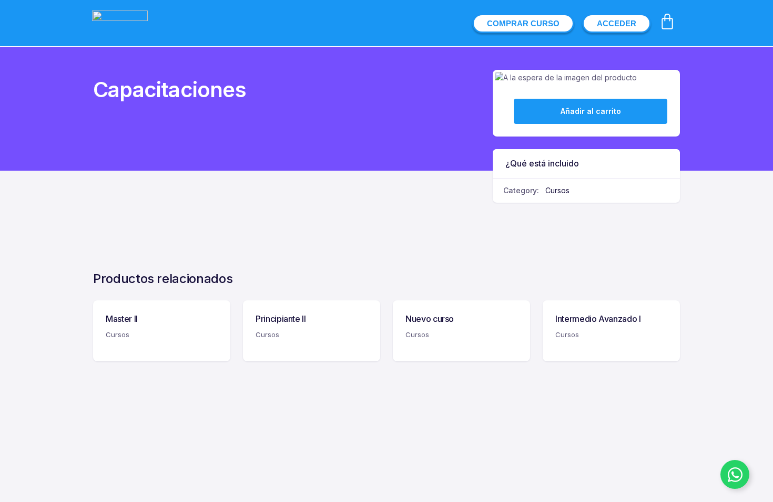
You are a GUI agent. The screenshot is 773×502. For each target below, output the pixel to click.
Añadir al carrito (591, 111)
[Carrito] (667, 21)
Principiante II (281, 318)
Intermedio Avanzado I (598, 318)
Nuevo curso (429, 318)
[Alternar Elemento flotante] (734, 474)
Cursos (557, 190)
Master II (122, 318)
